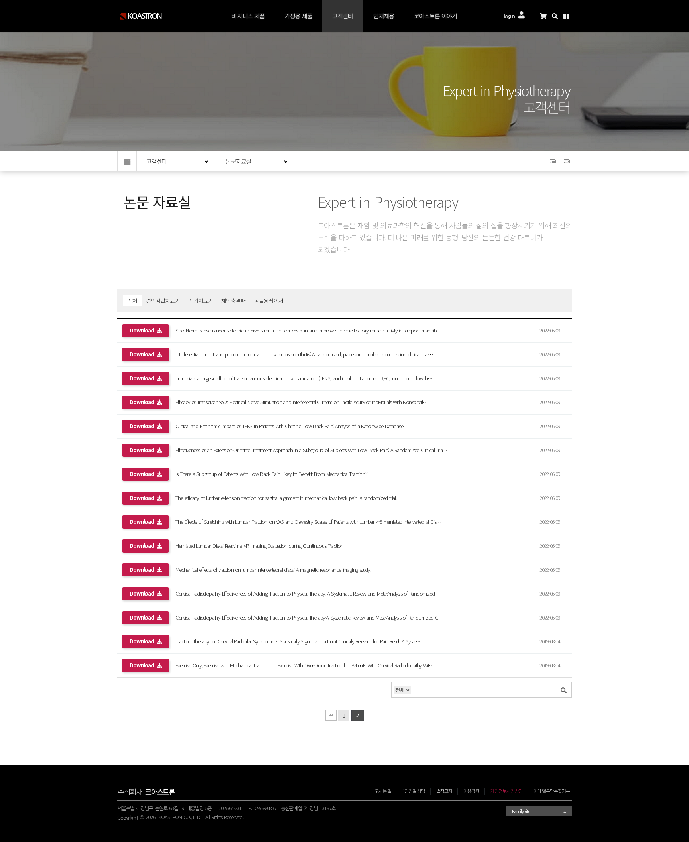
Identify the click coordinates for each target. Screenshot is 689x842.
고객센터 (342, 16)
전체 (132, 301)
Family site (521, 811)
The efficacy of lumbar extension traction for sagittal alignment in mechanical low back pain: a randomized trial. (263, 498)
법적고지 (444, 790)
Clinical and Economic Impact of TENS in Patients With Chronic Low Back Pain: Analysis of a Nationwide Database (266, 426)
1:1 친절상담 (414, 790)
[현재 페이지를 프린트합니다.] (554, 164)
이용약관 (471, 790)
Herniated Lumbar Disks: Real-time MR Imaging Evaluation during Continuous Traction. (237, 545)
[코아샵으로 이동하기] (546, 16)
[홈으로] (127, 161)
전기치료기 (201, 301)
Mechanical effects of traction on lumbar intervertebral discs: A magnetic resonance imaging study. (250, 569)
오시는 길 (383, 790)
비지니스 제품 (248, 16)
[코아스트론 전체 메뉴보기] (569, 16)
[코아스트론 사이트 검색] (557, 16)
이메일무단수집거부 (551, 790)
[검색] (563, 689)
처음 (331, 715)
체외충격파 (233, 301)
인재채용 (383, 16)
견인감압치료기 (162, 301)
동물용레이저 (268, 301)
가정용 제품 (298, 16)
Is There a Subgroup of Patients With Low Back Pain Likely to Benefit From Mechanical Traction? (248, 474)
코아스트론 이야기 (435, 16)
